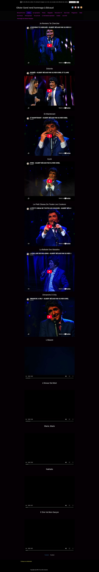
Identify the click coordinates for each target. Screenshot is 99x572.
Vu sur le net (37, 15)
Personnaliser (72, 2)
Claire (80, 12)
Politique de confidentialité (26, 561)
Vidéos (29, 12)
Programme (74, 12)
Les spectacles (36, 12)
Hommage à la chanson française (25, 18)
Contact (58, 15)
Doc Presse (20, 15)
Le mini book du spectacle (48, 15)
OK (77, 2)
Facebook (47, 555)
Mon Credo (66, 12)
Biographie (50, 12)
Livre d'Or (64, 15)
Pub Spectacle (28, 15)
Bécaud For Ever (21, 12)
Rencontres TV (58, 12)
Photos (43, 12)
